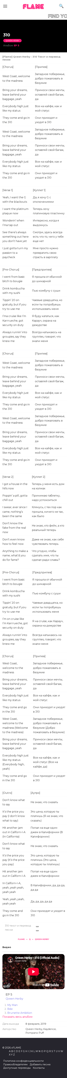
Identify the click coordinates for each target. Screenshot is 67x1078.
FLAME (33, 7)
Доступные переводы (17, 1067)
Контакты (39, 1067)
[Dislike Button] (37, 930)
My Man (12, 1005)
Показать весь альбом (17, 1016)
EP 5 (16, 45)
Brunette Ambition (19, 1012)
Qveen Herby (12, 40)
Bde (10, 1008)
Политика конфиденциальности (23, 1060)
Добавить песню (40, 1064)
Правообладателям (15, 1064)
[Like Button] (37, 926)
